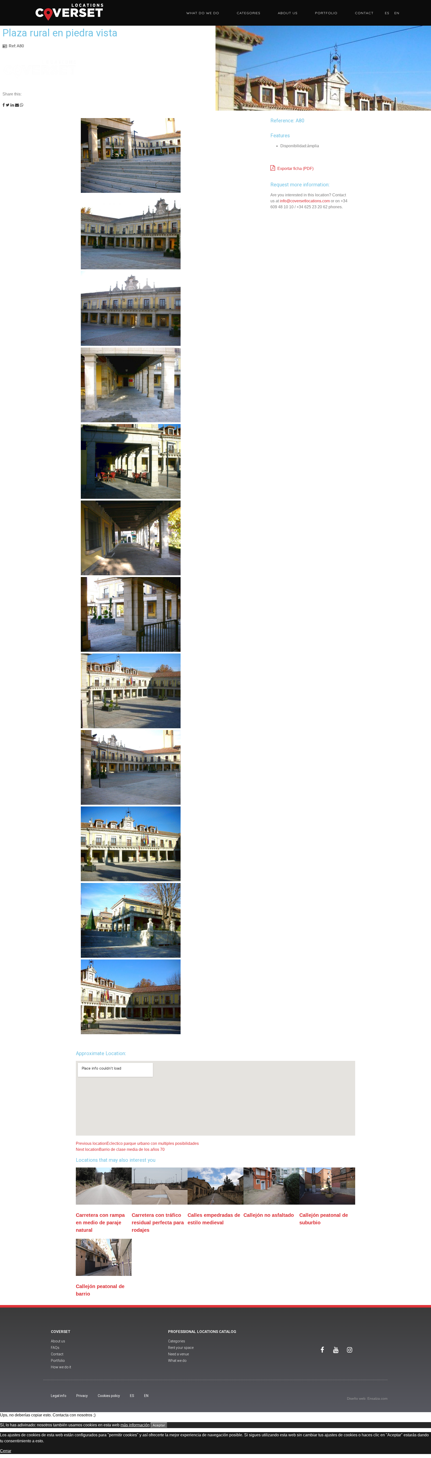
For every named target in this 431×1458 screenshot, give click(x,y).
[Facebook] (322, 1350)
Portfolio (326, 13)
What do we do (202, 13)
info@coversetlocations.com (305, 201)
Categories (248, 13)
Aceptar (159, 1425)
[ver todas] (168, 156)
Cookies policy (109, 1396)
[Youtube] (336, 1350)
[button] (3, 105)
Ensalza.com (377, 1398)
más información (135, 1425)
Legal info (58, 1396)
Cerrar (5, 1451)
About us (288, 13)
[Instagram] (349, 1350)
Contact (364, 13)
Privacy (82, 1396)
